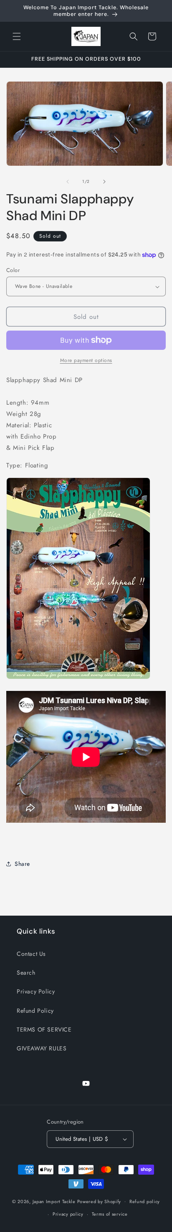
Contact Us (31, 954)
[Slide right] (104, 181)
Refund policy (144, 1201)
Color (13, 270)
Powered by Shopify (99, 1201)
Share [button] (22, 864)
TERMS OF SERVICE (44, 1029)
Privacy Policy (36, 991)
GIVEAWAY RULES (41, 1048)
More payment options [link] (86, 360)
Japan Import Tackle (54, 1201)
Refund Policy (35, 1010)
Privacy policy (68, 1214)
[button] (17, 36)
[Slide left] (67, 181)
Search (26, 972)
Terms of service (110, 1214)
